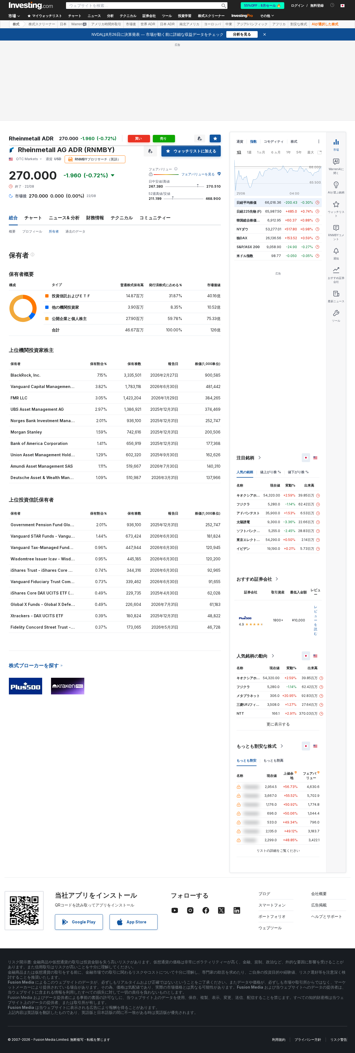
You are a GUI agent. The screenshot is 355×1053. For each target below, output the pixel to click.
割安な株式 (298, 24)
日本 (63, 24)
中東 (228, 24)
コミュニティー (155, 217)
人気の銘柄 (245, 472)
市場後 (131, 24)
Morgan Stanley (26, 432)
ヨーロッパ (212, 24)
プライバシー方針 (308, 1039)
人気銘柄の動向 (252, 656)
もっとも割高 (273, 760)
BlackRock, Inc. (25, 375)
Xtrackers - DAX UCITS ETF (37, 615)
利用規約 (278, 1039)
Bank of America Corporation (39, 443)
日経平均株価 (247, 202)
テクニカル (122, 217)
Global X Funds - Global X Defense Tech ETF (54, 604)
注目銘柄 (245, 457)
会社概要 (319, 893)
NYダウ (242, 229)
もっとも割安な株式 (257, 746)
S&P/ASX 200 (248, 247)
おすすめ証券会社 (254, 579)
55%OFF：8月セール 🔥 (262, 5)
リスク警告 (338, 1039)
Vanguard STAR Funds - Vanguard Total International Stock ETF (73, 536)
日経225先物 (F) (249, 211)
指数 (253, 141)
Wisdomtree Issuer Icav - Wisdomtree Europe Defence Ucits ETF (74, 558)
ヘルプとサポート (326, 916)
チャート (33, 217)
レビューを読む (315, 620)
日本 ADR (167, 24)
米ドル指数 (245, 256)
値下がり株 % (298, 472)
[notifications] (332, 5)
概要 (12, 231)
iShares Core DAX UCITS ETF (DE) (43, 593)
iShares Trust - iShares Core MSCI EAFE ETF (54, 570)
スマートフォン (272, 905)
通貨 (240, 141)
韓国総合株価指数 (250, 220)
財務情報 (95, 217)
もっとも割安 (247, 760)
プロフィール (32, 231)
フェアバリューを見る (198, 174)
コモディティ (274, 141)
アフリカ (279, 24)
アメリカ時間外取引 (106, 24)
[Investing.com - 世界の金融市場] (31, 5)
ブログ (264, 893)
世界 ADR (148, 24)
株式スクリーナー (211, 16)
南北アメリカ (189, 24)
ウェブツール (270, 927)
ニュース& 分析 (64, 217)
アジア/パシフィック (252, 24)
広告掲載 (319, 905)
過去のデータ (75, 231)
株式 (16, 24)
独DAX (242, 238)
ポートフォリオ (272, 916)
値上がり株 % (270, 472)
